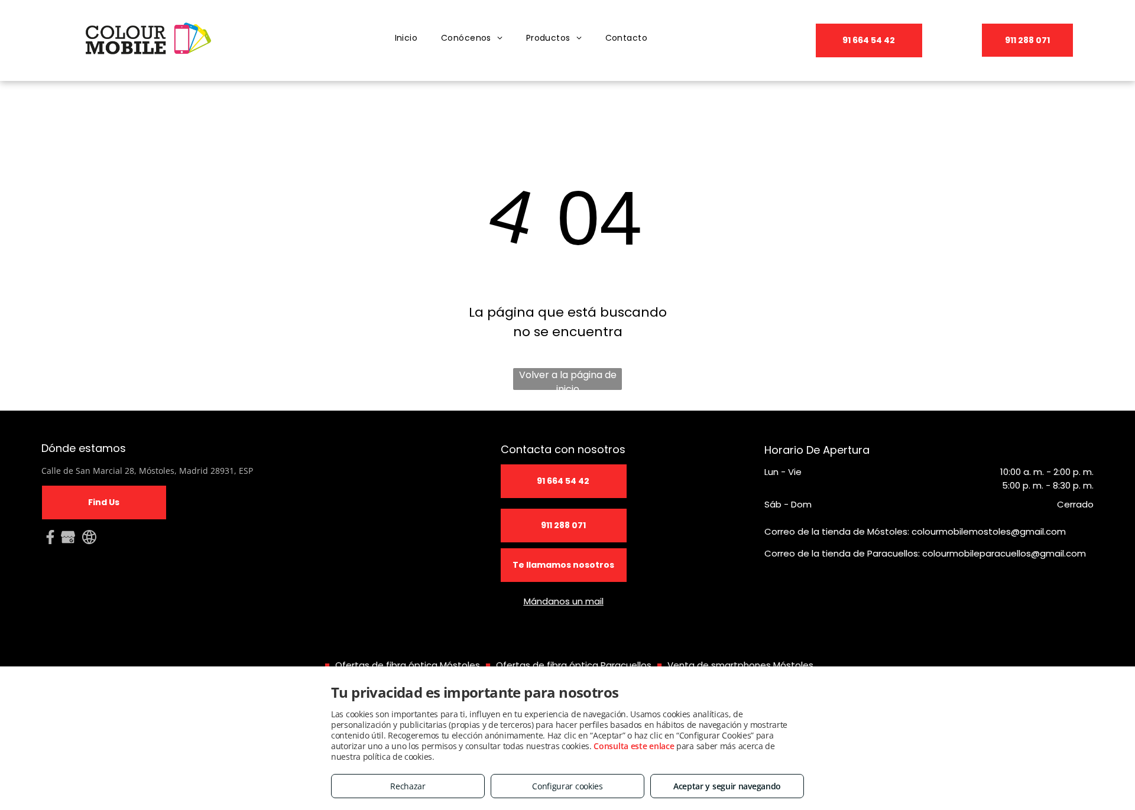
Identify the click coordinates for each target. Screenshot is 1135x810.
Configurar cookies (567, 786)
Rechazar (408, 786)
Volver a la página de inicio (568, 379)
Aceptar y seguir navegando (727, 786)
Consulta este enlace (634, 746)
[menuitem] (406, 38)
